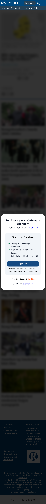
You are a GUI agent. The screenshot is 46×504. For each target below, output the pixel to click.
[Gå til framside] (11, 3)
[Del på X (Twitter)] (23, 78)
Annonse (8, 460)
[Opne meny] (43, 3)
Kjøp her (23, 264)
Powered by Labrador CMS (23, 500)
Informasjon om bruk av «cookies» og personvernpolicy (23, 488)
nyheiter (7, 88)
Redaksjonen (10, 454)
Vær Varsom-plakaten (32, 473)
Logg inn (38, 3)
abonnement (28, 284)
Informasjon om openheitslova (23, 492)
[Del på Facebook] (19, 78)
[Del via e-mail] (26, 78)
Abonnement (10, 457)
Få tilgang (29, 3)
